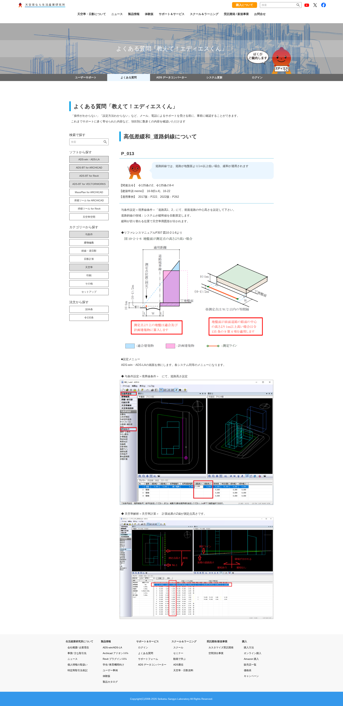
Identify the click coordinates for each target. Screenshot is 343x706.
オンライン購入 (252, 653)
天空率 (89, 267)
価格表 (247, 670)
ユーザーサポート (85, 77)
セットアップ (88, 291)
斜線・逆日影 (88, 250)
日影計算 (89, 259)
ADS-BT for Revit (89, 175)
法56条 (89, 309)
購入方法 (249, 647)
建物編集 (89, 242)
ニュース (73, 658)
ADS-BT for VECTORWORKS (89, 184)
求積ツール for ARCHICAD (89, 200)
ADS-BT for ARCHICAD (89, 167)
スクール (178, 647)
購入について (244, 4)
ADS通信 (178, 664)
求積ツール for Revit (89, 208)
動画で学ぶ (179, 658)
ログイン (257, 77)
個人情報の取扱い (78, 664)
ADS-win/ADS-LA (112, 647)
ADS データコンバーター (171, 77)
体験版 (106, 676)
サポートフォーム (148, 658)
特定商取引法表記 (78, 670)
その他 (89, 283)
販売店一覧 (250, 664)
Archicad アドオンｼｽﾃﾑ (115, 653)
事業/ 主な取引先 (77, 653)
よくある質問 (129, 77)
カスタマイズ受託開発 (220, 647)
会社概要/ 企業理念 (78, 647)
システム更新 (214, 77)
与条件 (89, 234)
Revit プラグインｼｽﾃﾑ (115, 658)
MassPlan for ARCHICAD (89, 192)
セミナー (178, 653)
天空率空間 (89, 216)
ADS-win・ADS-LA (89, 159)
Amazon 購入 (251, 658)
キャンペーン (251, 676)
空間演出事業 (215, 653)
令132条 (89, 317)
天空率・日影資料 (183, 670)
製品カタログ (110, 681)
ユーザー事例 (110, 670)
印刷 (88, 275)
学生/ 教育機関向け (113, 664)
